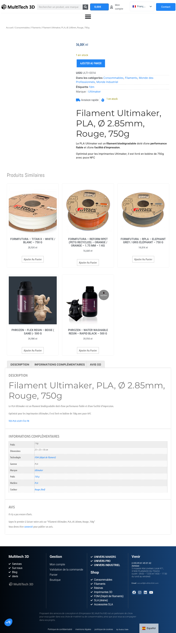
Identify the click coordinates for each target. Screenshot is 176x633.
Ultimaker (94, 91)
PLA (36, 482)
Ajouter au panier (90, 63)
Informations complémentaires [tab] (60, 364)
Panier (53, 574)
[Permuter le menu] (88, 16)
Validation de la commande (66, 569)
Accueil (9, 27)
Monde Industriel (107, 82)
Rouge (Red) (40, 489)
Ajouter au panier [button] (33, 259)
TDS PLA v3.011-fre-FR (19, 420)
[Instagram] (139, 592)
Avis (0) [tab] (95, 364)
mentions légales (83, 629)
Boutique (55, 579)
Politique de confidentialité (60, 629)
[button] (8, 622)
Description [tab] (19, 364)
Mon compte (57, 564)
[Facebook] (134, 592)
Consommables (22, 27)
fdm (91, 87)
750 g (37, 476)
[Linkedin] (145, 592)
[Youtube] (151, 592)
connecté (28, 526)
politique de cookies (104, 629)
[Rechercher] (85, 7)
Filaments (36, 27)
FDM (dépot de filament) (45, 457)
